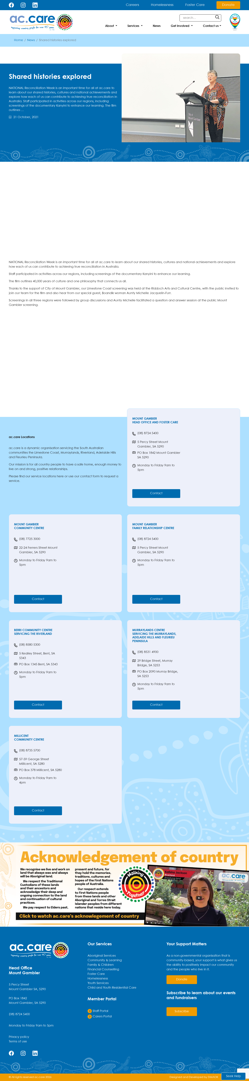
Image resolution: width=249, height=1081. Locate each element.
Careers (132, 5)
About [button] (109, 26)
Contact (156, 493)
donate (181, 979)
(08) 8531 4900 (147, 652)
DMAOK (213, 1077)
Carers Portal (102, 1016)
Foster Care (195, 5)
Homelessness (162, 5)
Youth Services (98, 983)
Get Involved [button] (180, 26)
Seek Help (233, 1076)
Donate (228, 5)
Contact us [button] (211, 26)
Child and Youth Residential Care (112, 987)
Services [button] (133, 26)
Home (18, 40)
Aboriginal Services (102, 955)
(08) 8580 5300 (29, 644)
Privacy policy (19, 1037)
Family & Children (101, 965)
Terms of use (18, 1041)
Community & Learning (105, 960)
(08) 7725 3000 (29, 539)
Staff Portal (100, 1011)
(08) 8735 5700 (29, 750)
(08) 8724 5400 (147, 433)
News (157, 26)
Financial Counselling (103, 969)
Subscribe (182, 1011)
